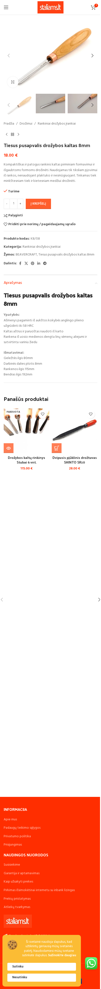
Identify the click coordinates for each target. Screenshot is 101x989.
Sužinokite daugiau (62, 955)
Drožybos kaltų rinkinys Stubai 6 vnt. (26, 459)
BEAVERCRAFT (26, 254)
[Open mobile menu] (6, 7)
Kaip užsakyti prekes (18, 881)
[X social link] (26, 263)
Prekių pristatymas (17, 899)
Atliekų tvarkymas (17, 907)
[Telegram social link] (45, 263)
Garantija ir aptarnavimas (21, 873)
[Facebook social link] (20, 263)
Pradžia (9, 124)
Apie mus (10, 819)
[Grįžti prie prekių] (12, 134)
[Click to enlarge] (12, 82)
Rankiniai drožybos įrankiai (57, 124)
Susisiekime (12, 865)
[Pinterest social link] (32, 263)
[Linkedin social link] (39, 263)
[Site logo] (51, 7)
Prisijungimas (13, 845)
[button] (8, 55)
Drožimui (26, 124)
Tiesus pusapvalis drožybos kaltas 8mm (66, 254)
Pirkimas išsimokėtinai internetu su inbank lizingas (39, 890)
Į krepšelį (38, 203)
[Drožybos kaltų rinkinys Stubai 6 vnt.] (26, 430)
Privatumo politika (17, 836)
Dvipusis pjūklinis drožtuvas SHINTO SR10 (74, 459)
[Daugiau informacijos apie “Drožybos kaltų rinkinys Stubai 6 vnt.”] (8, 448)
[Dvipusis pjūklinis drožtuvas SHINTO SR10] (74, 430)
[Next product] (18, 134)
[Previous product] (7, 134)
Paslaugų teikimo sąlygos (22, 828)
